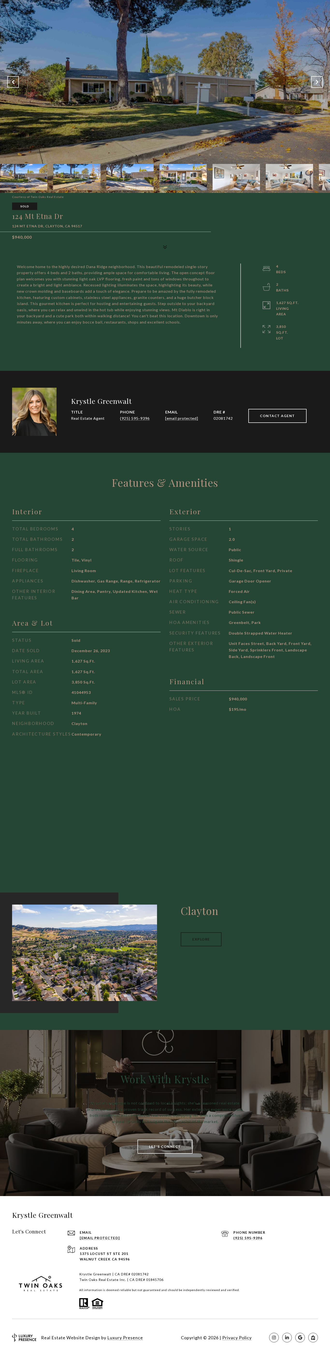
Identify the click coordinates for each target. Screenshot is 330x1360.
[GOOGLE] (300, 1337)
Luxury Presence (125, 1337)
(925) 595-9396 (135, 418)
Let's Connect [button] (165, 1146)
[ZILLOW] (313, 1337)
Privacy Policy (237, 1337)
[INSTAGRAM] (274, 1337)
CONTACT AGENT (277, 416)
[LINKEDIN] (287, 1337)
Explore (201, 939)
